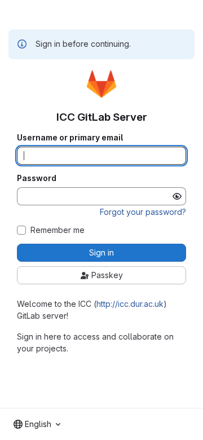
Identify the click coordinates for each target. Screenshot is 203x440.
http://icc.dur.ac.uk (130, 304)
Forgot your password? (143, 212)
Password (36, 178)
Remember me (57, 230)
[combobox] (36, 424)
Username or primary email (70, 137)
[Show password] (177, 196)
